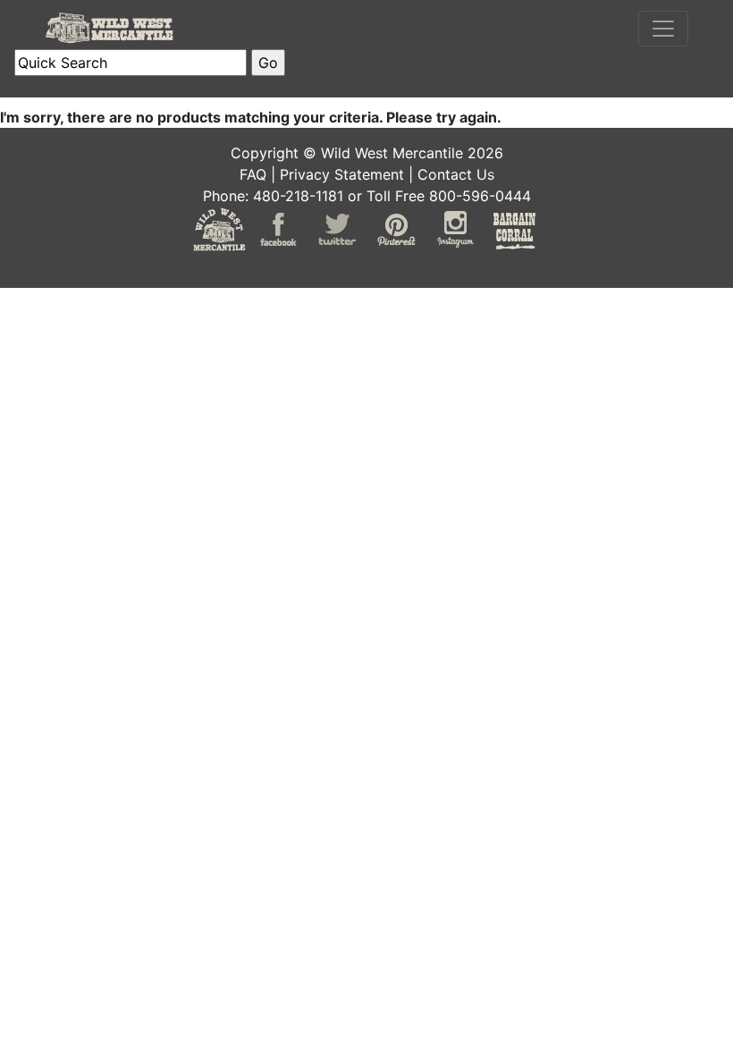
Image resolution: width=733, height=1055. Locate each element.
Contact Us (455, 174)
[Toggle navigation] (663, 28)
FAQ (253, 174)
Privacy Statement (342, 174)
